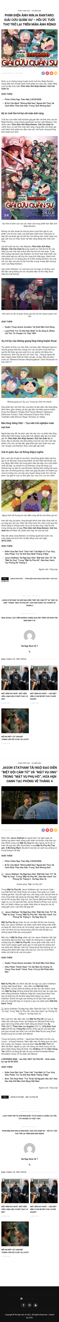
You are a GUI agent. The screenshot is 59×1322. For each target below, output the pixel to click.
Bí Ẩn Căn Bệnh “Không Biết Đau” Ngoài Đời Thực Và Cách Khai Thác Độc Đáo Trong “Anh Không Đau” (29, 104)
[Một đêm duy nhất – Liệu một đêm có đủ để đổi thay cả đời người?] (44, 677)
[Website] (29, 651)
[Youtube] (35, 1305)
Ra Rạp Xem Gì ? (8, 73)
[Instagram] (29, 1305)
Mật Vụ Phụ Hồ (32, 1097)
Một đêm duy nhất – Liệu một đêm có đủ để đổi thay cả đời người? (43, 696)
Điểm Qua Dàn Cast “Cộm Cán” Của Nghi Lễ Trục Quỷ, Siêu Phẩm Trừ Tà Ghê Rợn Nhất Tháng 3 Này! (30, 552)
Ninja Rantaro (16, 579)
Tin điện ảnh (36, 11)
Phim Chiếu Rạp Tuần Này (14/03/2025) (23, 99)
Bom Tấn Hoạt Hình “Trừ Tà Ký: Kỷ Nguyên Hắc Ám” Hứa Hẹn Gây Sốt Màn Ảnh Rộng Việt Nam (31, 1080)
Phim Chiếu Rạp (24, 11)
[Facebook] (23, 1305)
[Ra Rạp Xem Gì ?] (29, 1298)
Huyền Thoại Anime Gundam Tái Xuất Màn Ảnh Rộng (30, 327)
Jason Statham (17, 1097)
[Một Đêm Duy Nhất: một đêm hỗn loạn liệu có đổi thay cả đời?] (15, 677)
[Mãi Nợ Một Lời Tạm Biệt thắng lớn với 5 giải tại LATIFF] (15, 720)
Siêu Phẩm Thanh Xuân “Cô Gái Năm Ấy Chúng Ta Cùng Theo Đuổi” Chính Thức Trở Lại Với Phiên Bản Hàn (29, 969)
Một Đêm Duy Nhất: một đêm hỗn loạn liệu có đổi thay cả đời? (14, 696)
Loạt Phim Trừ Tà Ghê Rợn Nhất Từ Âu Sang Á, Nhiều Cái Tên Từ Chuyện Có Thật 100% (30, 332)
